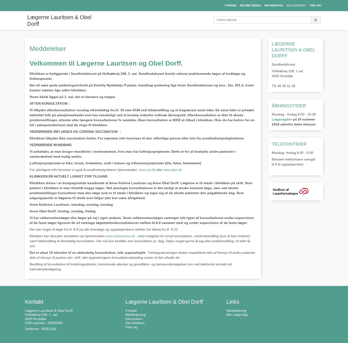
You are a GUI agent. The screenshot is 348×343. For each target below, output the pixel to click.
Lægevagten (282, 119)
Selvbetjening (236, 310)
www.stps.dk (173, 170)
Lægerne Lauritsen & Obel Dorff (59, 20)
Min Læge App (237, 314)
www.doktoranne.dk (120, 236)
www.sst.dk (147, 170)
